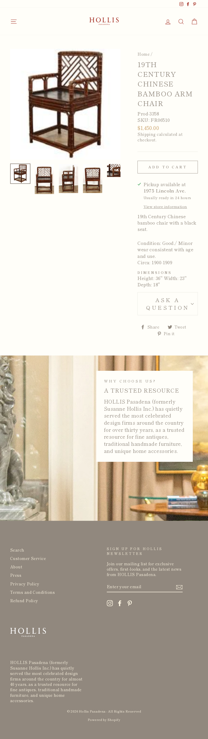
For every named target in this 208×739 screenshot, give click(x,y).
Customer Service (28, 558)
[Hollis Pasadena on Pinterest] (130, 603)
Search (17, 550)
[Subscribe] (179, 586)
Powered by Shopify (104, 719)
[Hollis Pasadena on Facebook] (120, 603)
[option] (65, 104)
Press (15, 575)
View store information (165, 206)
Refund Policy (24, 600)
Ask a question (167, 303)
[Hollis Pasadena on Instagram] (110, 603)
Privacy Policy (24, 583)
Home (143, 54)
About (16, 566)
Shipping (146, 134)
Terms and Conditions (32, 592)
